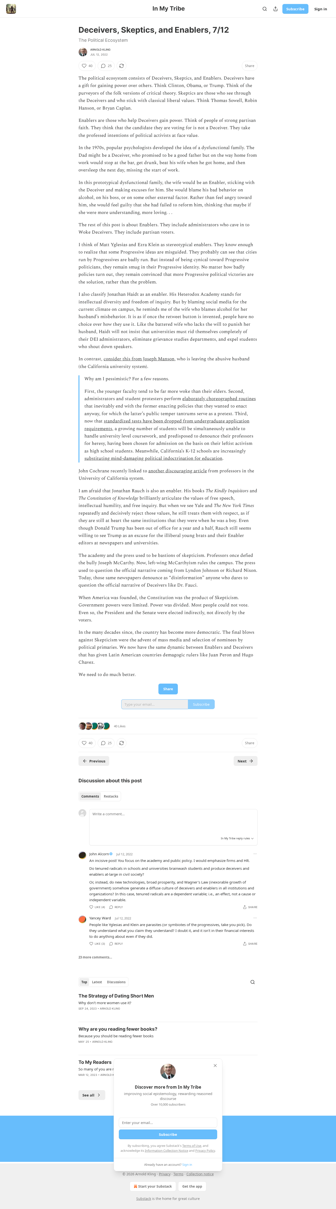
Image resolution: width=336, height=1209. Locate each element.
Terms (178, 1174)
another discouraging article (177, 471)
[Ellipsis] (255, 854)
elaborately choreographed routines (219, 398)
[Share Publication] (275, 9)
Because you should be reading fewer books (115, 1035)
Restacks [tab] (111, 796)
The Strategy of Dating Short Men (116, 996)
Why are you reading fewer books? (117, 1029)
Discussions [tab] (116, 982)
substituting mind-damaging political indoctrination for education (153, 458)
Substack (143, 1198)
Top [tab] (84, 982)
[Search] (265, 9)
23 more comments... (95, 957)
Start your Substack (155, 1186)
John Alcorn (99, 853)
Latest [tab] (97, 982)
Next (242, 761)
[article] (168, 1005)
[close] (215, 1065)
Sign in (320, 8)
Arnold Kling (100, 49)
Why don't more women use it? (104, 1002)
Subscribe (295, 8)
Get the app (192, 1186)
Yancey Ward (100, 917)
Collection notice (200, 1174)
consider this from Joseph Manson (139, 359)
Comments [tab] (90, 796)
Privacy (164, 1174)
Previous (97, 761)
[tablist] (99, 796)
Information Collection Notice (166, 1150)
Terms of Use (191, 1145)
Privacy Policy (205, 1150)
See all (88, 1095)
